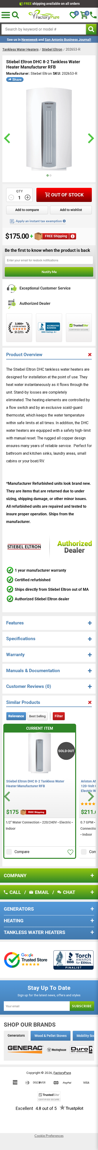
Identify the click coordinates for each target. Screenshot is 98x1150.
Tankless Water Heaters (20, 49)
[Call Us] (93, 15)
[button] (5, 15)
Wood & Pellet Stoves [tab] (50, 1036)
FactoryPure (62, 1073)
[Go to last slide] (7, 796)
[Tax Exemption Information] (64, 221)
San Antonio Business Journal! (68, 40)
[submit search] (91, 29)
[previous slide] (7, 138)
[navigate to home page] (44, 15)
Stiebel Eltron (52, 49)
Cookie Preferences (49, 1136)
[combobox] (43, 29)
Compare (22, 851)
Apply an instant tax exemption (39, 221)
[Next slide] (90, 796)
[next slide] (90, 138)
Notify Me (49, 272)
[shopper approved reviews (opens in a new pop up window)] (19, 327)
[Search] (15, 15)
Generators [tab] (16, 1035)
